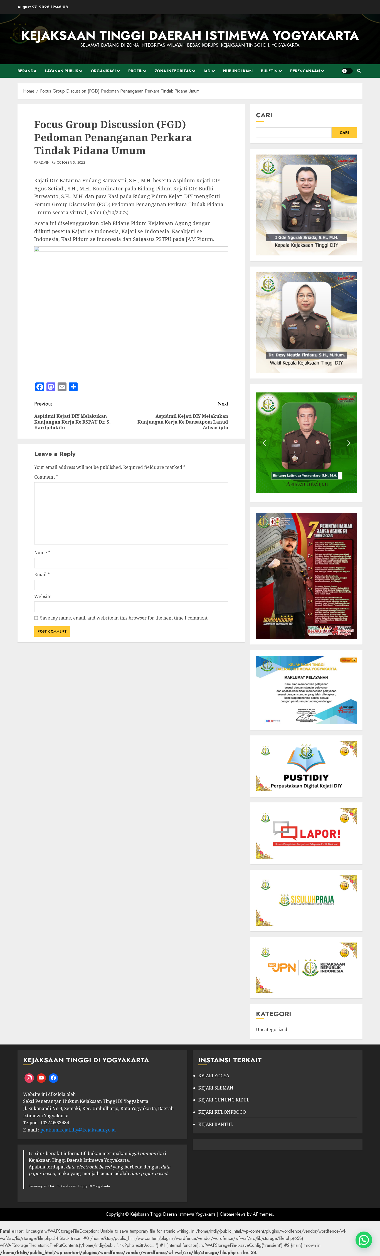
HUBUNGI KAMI (238, 71)
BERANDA (27, 71)
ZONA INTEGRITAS (173, 71)
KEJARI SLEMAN (215, 1088)
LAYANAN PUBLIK (61, 71)
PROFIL (135, 71)
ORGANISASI (103, 71)
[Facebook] (53, 1078)
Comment (46, 477)
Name (42, 552)
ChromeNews (233, 1214)
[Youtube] (41, 1078)
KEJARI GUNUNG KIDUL (224, 1100)
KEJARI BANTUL (215, 1124)
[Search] (359, 71)
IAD (207, 71)
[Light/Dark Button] (347, 71)
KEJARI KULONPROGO (222, 1112)
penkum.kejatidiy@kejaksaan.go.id (78, 1130)
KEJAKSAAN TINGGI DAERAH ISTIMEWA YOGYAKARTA (190, 35)
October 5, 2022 (71, 163)
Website (42, 596)
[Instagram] (29, 1078)
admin (44, 163)
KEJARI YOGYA (213, 1076)
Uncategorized (271, 1029)
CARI (264, 115)
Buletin (269, 71)
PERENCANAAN (305, 71)
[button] (264, 443)
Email (42, 574)
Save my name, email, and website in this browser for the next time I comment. (124, 618)
